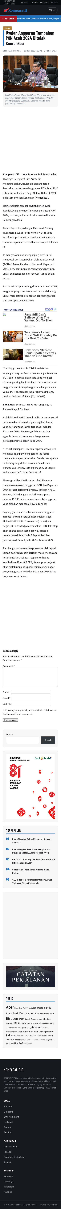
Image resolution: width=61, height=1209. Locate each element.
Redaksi (7, 1151)
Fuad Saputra (14, 50)
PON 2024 (15, 1039)
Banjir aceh (26, 1013)
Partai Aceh (17, 1032)
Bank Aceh (40, 1013)
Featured (8, 1122)
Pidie (9, 1036)
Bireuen (12, 1018)
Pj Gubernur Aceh (36, 1036)
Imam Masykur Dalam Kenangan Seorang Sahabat (32, 841)
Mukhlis (45, 1028)
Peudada (50, 1032)
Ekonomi (8, 1111)
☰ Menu (52, 10)
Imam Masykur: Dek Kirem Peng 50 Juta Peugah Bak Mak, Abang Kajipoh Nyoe (31, 851)
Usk (30, 1043)
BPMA (21, 1019)
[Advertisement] (30, 140)
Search (9, 734)
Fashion (7, 1132)
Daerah (7, 28)
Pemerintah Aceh (29, 1031)
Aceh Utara (37, 1008)
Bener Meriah (49, 1013)
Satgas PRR (50, 1039)
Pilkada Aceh (25, 1036)
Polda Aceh (47, 1035)
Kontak (7, 1162)
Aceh (10, 1007)
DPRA (16, 1023)
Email (6, 698)
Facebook (24, 2)
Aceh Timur (27, 1008)
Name (7, 692)
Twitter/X (34, 2)
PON (8, 1039)
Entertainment (11, 1116)
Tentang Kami (11, 1146)
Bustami (41, 1019)
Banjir (15, 1013)
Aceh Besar (19, 1008)
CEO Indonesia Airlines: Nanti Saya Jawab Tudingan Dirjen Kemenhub (32, 881)
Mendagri (28, 1028)
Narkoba (9, 1032)
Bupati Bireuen (31, 1019)
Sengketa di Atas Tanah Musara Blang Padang (30, 871)
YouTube (54, 2)
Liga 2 (23, 1028)
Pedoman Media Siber (14, 1157)
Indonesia (43, 1023)
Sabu (37, 1039)
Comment (9, 666)
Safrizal (42, 1040)
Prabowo (23, 1039)
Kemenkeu (41, 198)
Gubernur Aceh (24, 1023)
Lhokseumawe (15, 1028)
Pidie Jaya (16, 1035)
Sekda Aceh (10, 1043)
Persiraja (43, 1031)
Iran (48, 1023)
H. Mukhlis (34, 1023)
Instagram (44, 2)
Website (7, 704)
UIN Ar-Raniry (21, 1043)
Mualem (37, 1027)
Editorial (8, 1106)
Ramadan (31, 1040)
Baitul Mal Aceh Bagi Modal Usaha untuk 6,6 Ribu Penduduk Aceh (33, 861)
